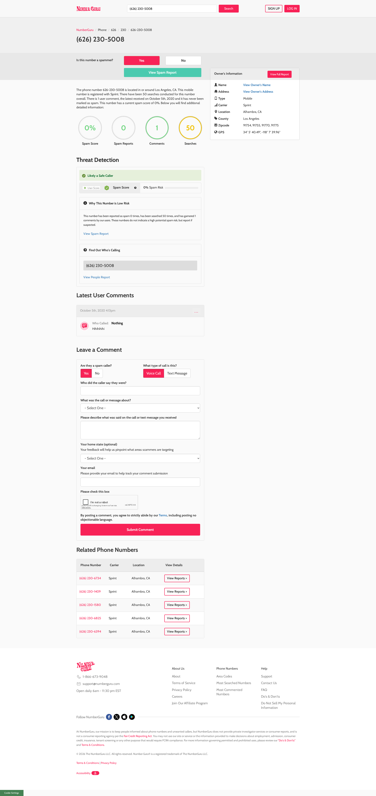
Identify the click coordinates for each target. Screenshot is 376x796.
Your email (87, 468)
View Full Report (279, 74)
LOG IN (292, 8)
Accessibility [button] (83, 773)
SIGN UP (274, 8)
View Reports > (177, 578)
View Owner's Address (258, 91)
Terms (163, 515)
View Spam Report (162, 72)
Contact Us (269, 683)
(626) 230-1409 (90, 591)
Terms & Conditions (92, 745)
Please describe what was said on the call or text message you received (128, 417)
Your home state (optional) (98, 444)
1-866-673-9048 (95, 677)
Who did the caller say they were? (103, 383)
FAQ (264, 690)
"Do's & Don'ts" (287, 740)
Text (177, 373)
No (183, 60)
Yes (141, 60)
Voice (153, 373)
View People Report (96, 277)
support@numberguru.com (101, 684)
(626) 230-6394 (90, 631)
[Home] (88, 8)
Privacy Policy (182, 690)
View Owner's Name (256, 85)
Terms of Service (183, 683)
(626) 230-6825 (90, 618)
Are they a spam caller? (96, 365)
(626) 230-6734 (90, 578)
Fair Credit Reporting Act (138, 736)
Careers (177, 696)
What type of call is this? (160, 365)
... (196, 311)
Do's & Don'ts (270, 696)
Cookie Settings (11, 792)
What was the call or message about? (105, 400)
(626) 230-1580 (90, 605)
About (176, 676)
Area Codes (224, 676)
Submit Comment (140, 530)
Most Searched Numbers (233, 683)
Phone (102, 30)
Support (266, 676)
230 (123, 30)
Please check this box (94, 491)
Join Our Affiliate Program (190, 703)
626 (113, 30)
